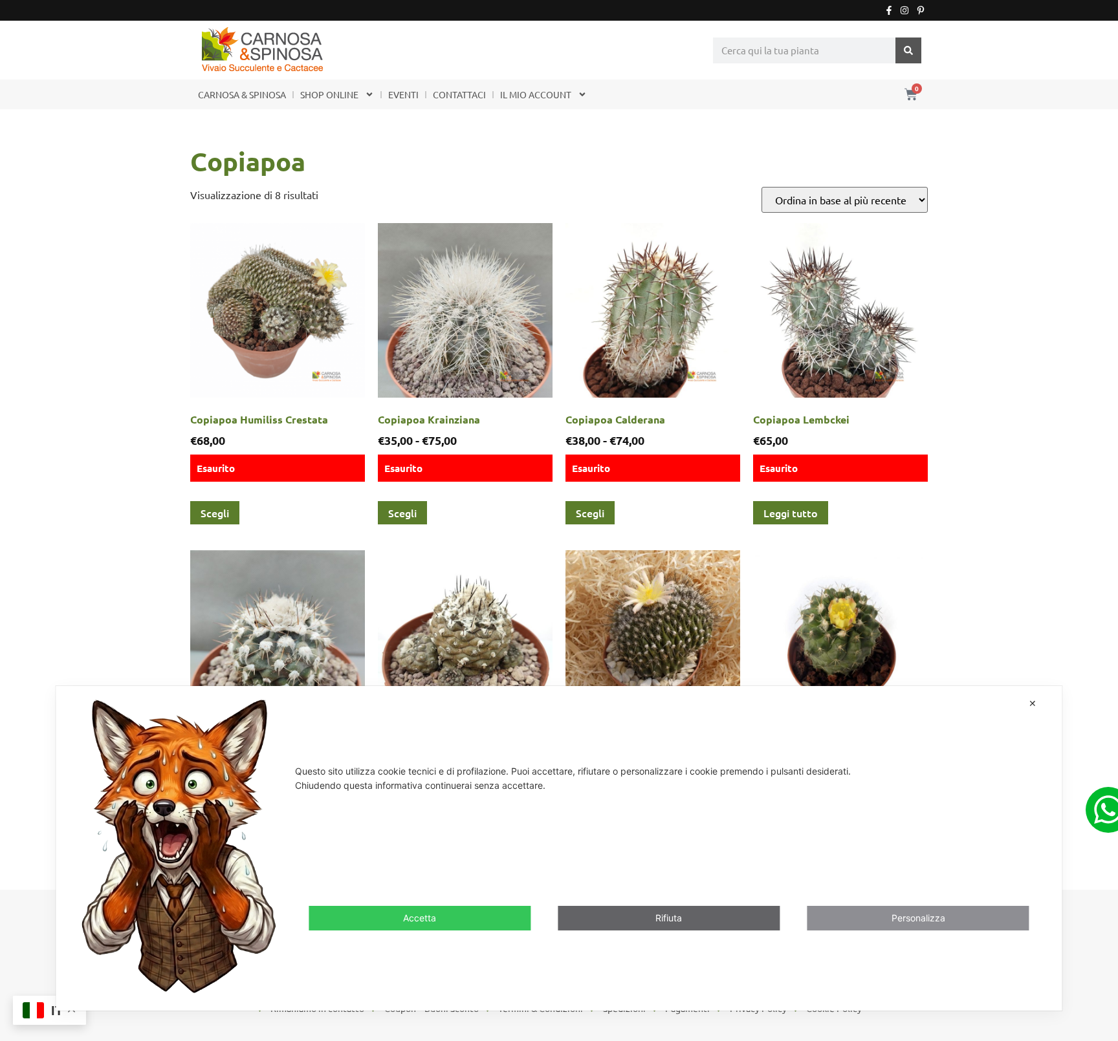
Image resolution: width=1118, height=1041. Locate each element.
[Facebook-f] (889, 10)
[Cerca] (908, 50)
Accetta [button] (419, 917)
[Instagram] (904, 10)
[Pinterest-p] (921, 10)
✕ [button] (1032, 703)
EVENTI (403, 94)
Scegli (215, 513)
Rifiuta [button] (668, 917)
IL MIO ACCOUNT (535, 94)
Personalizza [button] (918, 917)
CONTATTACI (459, 94)
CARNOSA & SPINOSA (242, 94)
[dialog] (559, 848)
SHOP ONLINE (329, 94)
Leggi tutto (790, 513)
